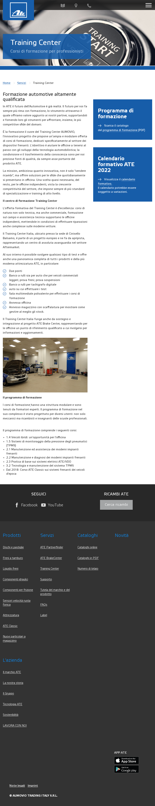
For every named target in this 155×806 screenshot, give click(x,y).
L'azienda (12, 660)
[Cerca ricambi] (63, 6)
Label (43, 615)
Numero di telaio (88, 568)
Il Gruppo (8, 693)
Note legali (17, 785)
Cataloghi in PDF (88, 558)
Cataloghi (88, 535)
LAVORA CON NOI (15, 725)
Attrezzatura (11, 615)
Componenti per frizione (18, 590)
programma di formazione (120, 130)
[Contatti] (89, 6)
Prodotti (12, 535)
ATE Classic (10, 626)
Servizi (21, 82)
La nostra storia (13, 683)
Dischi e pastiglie (13, 547)
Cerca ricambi (116, 505)
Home (6, 82)
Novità (122, 535)
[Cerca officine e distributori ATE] (76, 6)
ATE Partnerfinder (51, 547)
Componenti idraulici (15, 579)
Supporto (46, 579)
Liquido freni (10, 568)
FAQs (43, 604)
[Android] (126, 769)
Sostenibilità (10, 714)
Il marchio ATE (12, 672)
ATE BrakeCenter (51, 558)
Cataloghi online (87, 547)
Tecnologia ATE (12, 704)
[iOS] (126, 760)
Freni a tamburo (13, 558)
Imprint (33, 785)
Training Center (49, 568)
